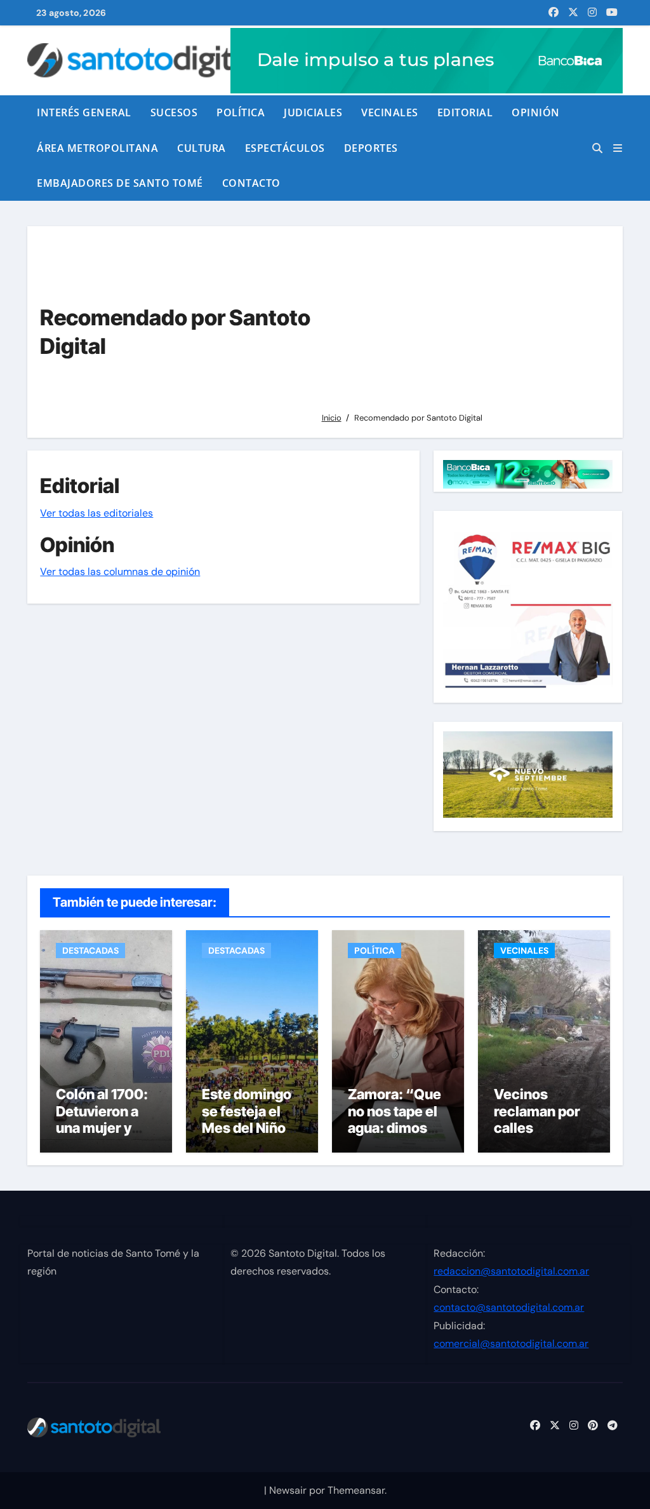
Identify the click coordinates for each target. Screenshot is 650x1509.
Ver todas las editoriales (96, 513)
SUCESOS (174, 112)
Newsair (288, 1490)
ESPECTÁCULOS (285, 148)
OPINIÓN (536, 112)
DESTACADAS (90, 950)
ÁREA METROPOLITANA (97, 148)
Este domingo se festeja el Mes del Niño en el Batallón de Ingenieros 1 (250, 1128)
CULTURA (201, 148)
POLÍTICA (240, 112)
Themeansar (356, 1490)
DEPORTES (371, 148)
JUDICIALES (313, 112)
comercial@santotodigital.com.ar (511, 1343)
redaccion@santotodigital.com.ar (511, 1271)
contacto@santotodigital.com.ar (509, 1307)
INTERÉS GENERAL (84, 112)
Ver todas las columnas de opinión (120, 571)
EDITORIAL (465, 112)
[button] (618, 148)
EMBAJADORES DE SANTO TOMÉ (120, 183)
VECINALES (389, 112)
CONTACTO (251, 183)
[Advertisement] (461, 324)
